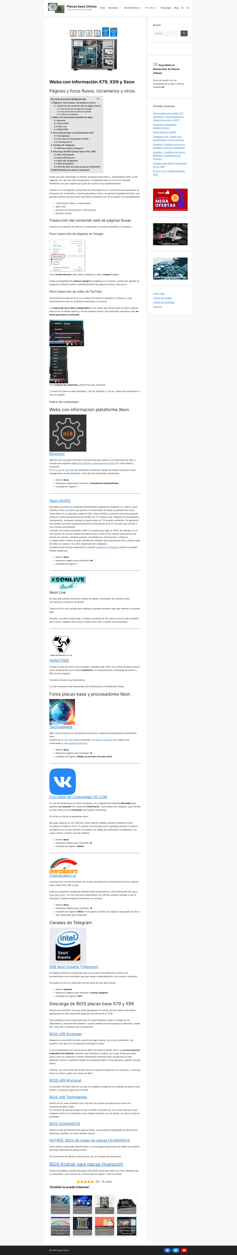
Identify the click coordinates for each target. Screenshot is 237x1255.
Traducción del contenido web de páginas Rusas (79, 106)
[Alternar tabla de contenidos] (98, 99)
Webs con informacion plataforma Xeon (73, 117)
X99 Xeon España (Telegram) (70, 148)
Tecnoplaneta (63, 136)
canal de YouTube (103, 740)
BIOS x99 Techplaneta (68, 161)
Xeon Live (62, 126)
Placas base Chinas (82, 6)
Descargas (166, 8)
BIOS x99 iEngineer (65, 155)
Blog (176, 8)
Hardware (113, 8)
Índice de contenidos (69, 114)
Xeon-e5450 (63, 123)
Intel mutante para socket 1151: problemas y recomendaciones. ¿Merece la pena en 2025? (168, 116)
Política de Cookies (162, 298)
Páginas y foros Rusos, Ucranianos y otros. (74, 102)
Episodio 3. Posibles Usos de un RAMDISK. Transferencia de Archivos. (169, 155)
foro (66, 740)
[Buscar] (184, 33)
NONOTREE (63, 129)
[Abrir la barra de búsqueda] (182, 7)
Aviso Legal (158, 293)
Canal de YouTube (64, 470)
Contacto (157, 307)
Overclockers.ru (65, 142)
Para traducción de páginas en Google (76, 109)
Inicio (102, 8)
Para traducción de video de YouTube (76, 112)
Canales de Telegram (64, 145)
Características (131, 8)
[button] (187, 7)
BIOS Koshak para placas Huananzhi (71, 170)
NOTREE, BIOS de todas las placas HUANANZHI (79, 167)
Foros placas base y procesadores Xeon (73, 133)
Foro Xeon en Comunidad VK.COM (73, 139)
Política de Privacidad (164, 302)
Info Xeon (150, 8)
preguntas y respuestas (108, 547)
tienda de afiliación (77, 743)
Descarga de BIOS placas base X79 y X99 (74, 151)
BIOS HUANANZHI (66, 164)
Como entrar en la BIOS (164, 132)
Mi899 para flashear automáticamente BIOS (93, 463)
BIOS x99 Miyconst (66, 158)
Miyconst (61, 120)
